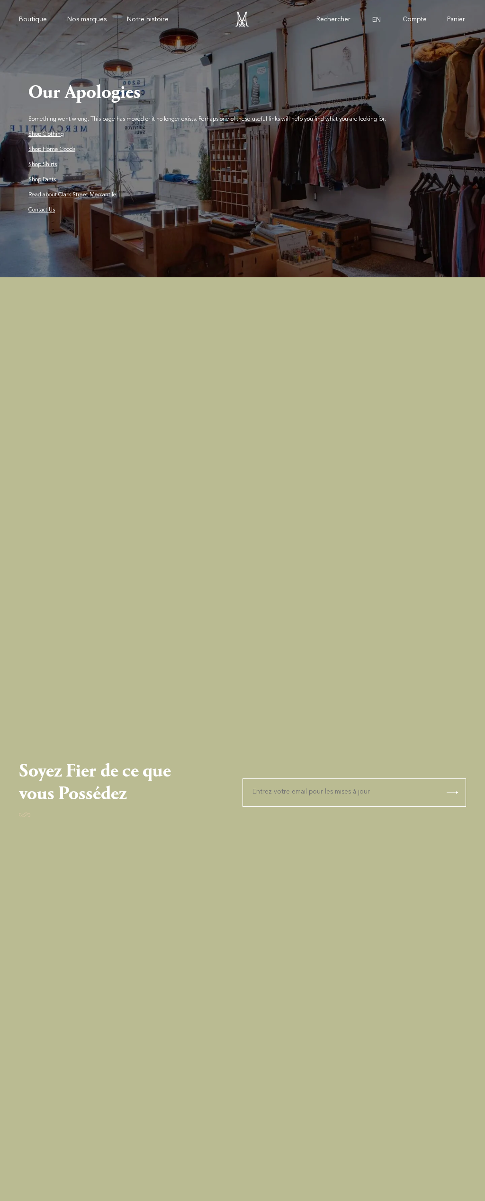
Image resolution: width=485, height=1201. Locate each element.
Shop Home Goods (51, 149)
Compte (415, 20)
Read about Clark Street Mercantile (72, 195)
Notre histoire (148, 20)
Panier (456, 20)
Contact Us (41, 210)
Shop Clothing (46, 134)
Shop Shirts (42, 165)
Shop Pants (42, 180)
